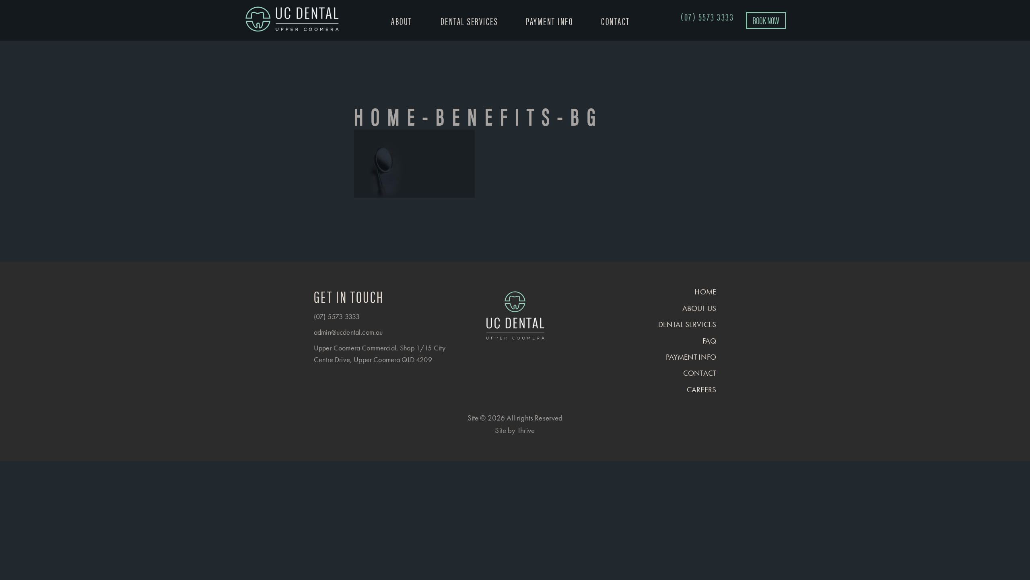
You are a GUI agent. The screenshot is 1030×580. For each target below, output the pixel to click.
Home (705, 292)
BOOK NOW (766, 20)
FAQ (709, 341)
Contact (615, 21)
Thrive (526, 430)
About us (699, 308)
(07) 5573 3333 (337, 316)
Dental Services (469, 21)
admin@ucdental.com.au (348, 332)
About (401, 21)
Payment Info (549, 21)
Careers (701, 390)
